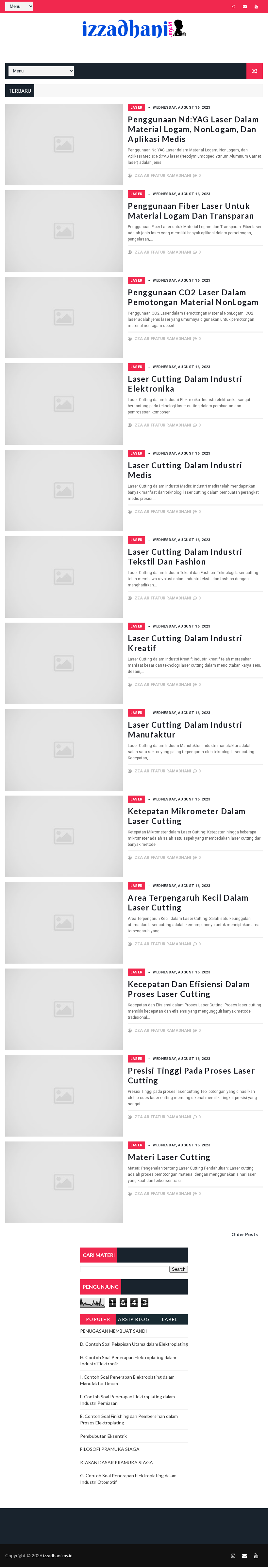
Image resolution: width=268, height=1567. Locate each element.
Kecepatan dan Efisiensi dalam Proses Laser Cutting (189, 989)
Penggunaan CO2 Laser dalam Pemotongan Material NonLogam (193, 297)
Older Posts (244, 1234)
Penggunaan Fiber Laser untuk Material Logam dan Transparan (191, 210)
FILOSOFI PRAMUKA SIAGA (110, 1449)
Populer (98, 1319)
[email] (245, 6)
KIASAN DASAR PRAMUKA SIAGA (116, 1462)
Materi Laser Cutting (169, 1157)
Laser (136, 107)
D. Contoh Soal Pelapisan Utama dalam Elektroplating (134, 1344)
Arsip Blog (134, 1319)
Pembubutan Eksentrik (103, 1436)
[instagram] (233, 6)
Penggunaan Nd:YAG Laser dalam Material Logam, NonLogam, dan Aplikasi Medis (193, 129)
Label (170, 1319)
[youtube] (256, 6)
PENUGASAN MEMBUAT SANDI (113, 1331)
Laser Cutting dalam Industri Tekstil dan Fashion (185, 556)
